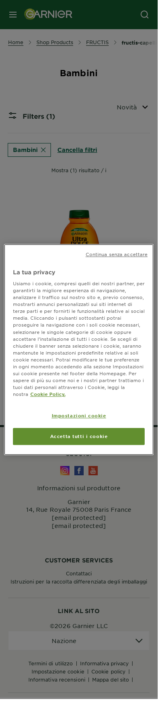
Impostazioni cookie (79, 415)
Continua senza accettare (117, 254)
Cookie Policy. (47, 394)
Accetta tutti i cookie (79, 436)
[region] (79, 349)
